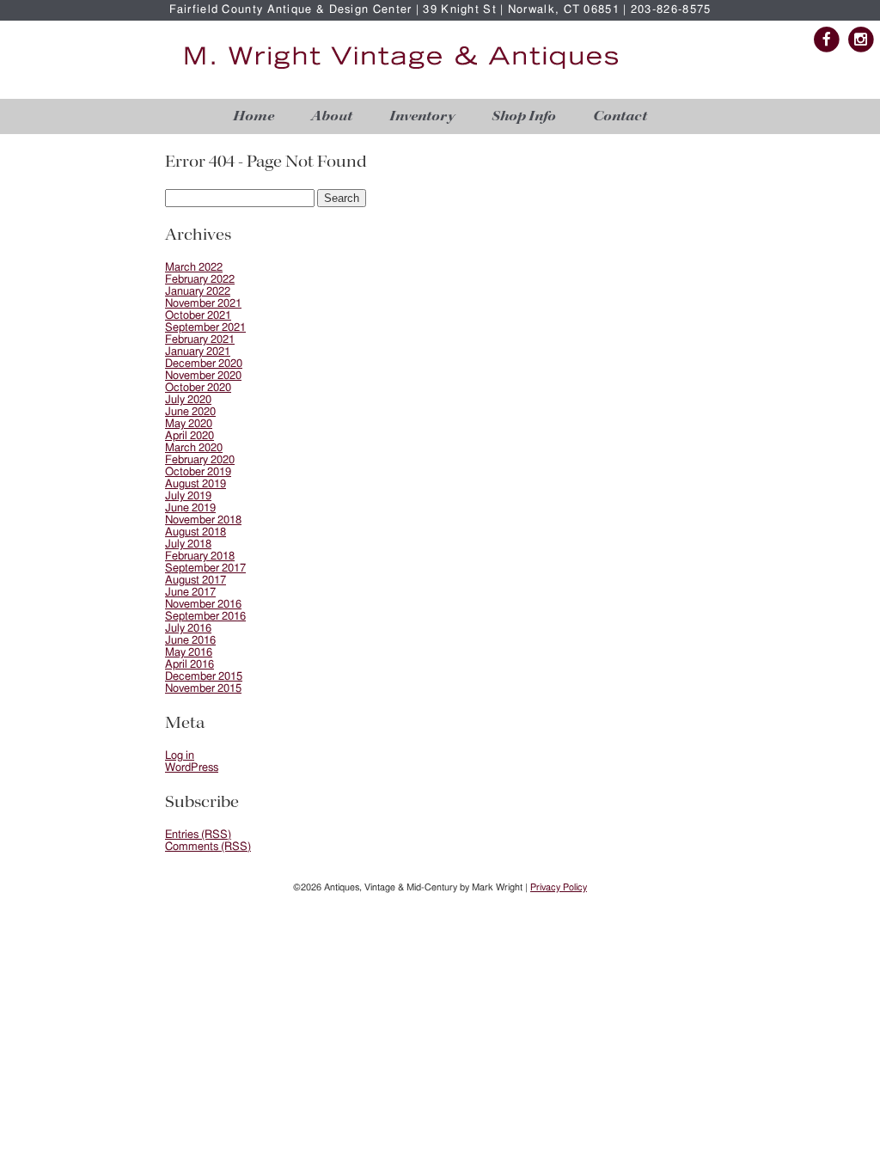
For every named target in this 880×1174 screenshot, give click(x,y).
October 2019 (198, 472)
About (331, 116)
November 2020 (203, 376)
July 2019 (188, 496)
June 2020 (190, 412)
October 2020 (198, 388)
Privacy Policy (558, 887)
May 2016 (188, 652)
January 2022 (197, 291)
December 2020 (203, 364)
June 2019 (190, 508)
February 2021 (200, 339)
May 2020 (188, 424)
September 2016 (205, 616)
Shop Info (524, 116)
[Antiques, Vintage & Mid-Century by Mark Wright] (401, 70)
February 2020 (200, 460)
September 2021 (205, 327)
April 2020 (189, 436)
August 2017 (195, 580)
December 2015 (203, 676)
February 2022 (200, 279)
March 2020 (194, 448)
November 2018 (203, 520)
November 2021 (203, 303)
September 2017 (205, 568)
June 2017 (190, 592)
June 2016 (190, 640)
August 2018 (195, 532)
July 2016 (188, 628)
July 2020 (188, 400)
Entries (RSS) (198, 835)
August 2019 (195, 484)
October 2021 (198, 315)
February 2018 (200, 556)
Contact (620, 116)
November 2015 (203, 688)
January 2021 (197, 352)
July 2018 (188, 544)
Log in (179, 755)
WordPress (191, 767)
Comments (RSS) (208, 847)
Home (253, 116)
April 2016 (189, 664)
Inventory (422, 116)
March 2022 (194, 267)
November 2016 (203, 604)
